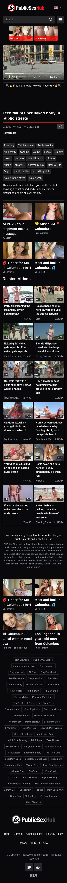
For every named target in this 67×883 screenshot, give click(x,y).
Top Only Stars (50, 690)
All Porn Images (48, 796)
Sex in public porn (53, 709)
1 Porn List (9, 789)
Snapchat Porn (35, 678)
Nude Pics (15, 796)
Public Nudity (45, 145)
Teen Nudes (53, 740)
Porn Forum (33, 690)
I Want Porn (11, 728)
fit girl (7, 171)
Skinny (59, 152)
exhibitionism (35, 158)
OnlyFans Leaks (49, 672)
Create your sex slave (24, 666)
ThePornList (35, 771)
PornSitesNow (32, 721)
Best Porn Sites (52, 721)
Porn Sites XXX (55, 789)
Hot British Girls (53, 746)
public (7, 165)
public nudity (21, 171)
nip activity (10, 152)
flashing (24, 152)
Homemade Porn (13, 765)
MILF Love (36, 740)
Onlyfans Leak (17, 672)
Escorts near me (34, 684)
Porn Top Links (32, 709)
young (36, 152)
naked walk (35, 178)
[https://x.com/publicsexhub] (29, 867)
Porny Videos (15, 690)
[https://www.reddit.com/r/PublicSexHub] (38, 867)
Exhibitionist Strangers (18, 783)
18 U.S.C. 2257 (39, 843)
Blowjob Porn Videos (51, 728)
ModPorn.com (16, 678)
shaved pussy (36, 165)
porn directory (15, 684)
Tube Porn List (28, 728)
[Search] (50, 19)
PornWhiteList (13, 746)
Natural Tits (54, 165)
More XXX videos (23, 734)
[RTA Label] (33, 875)
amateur (19, 165)
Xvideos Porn (17, 771)
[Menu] (60, 19)
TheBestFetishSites (23, 703)
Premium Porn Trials (42, 697)
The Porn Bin (14, 721)
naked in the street (14, 178)
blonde (51, 158)
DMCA (23, 843)
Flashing (9, 145)
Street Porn (25, 789)
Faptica (39, 789)
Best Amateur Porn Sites (47, 783)
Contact (17, 833)
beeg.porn (56, 759)
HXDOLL (14, 777)
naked (7, 158)
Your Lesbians (47, 666)
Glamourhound (12, 709)
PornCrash (50, 771)
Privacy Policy (54, 833)
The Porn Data (52, 752)
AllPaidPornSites (21, 715)
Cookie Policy (34, 833)
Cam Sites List (33, 802)
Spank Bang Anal (44, 734)
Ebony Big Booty (32, 752)
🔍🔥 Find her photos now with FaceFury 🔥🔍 (33, 85)
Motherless (30, 796)
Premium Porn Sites (44, 715)
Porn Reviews (30, 777)
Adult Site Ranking (17, 740)
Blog (7, 833)
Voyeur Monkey (49, 777)
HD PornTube (21, 697)
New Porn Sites (46, 703)
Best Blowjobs (21, 659)
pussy (47, 152)
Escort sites (53, 684)
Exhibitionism (26, 145)
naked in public (41, 171)
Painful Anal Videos (43, 659)
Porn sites (52, 678)
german (19, 158)
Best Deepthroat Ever (36, 759)
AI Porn (32, 672)
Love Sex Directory (53, 765)
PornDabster (13, 752)
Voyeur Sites (32, 765)
